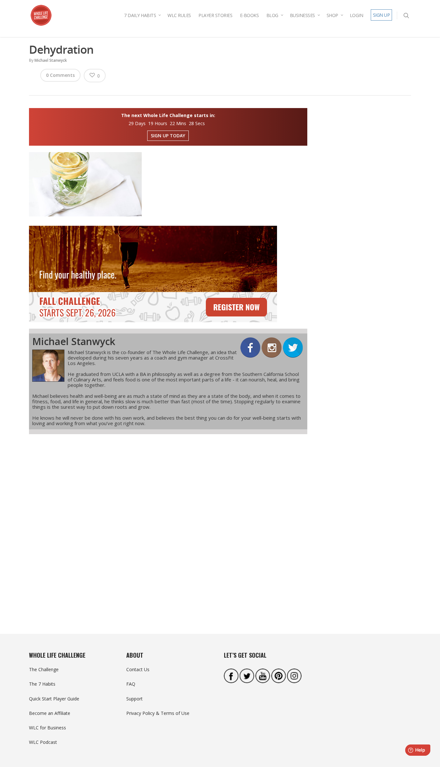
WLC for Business (47, 728)
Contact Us (137, 669)
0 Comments (60, 75)
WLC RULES (179, 15)
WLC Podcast (43, 742)
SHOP (332, 15)
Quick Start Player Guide (54, 699)
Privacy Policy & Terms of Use (157, 713)
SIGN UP (381, 15)
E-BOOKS (249, 15)
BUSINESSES (302, 15)
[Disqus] (168, 522)
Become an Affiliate (49, 713)
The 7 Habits (42, 684)
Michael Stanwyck (50, 60)
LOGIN (356, 15)
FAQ (130, 684)
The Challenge (44, 669)
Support (134, 699)
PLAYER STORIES (215, 15)
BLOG (272, 15)
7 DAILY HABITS (140, 15)
